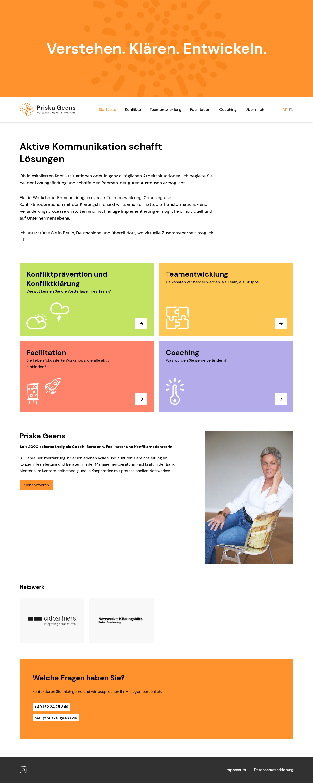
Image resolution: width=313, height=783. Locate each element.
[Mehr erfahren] (141, 323)
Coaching (227, 109)
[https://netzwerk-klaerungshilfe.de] (121, 620)
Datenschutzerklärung (273, 769)
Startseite (107, 109)
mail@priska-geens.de (55, 718)
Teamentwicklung (165, 109)
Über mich (254, 109)
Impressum (235, 769)
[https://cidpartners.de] (52, 620)
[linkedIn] (23, 769)
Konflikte (133, 109)
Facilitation (200, 109)
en (291, 109)
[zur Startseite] (47, 109)
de (285, 109)
